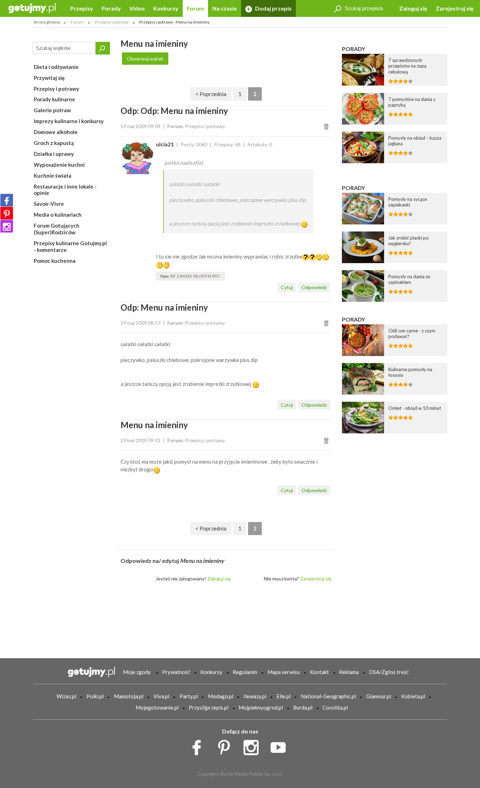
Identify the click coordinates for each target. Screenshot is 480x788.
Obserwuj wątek (145, 59)
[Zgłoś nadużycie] (327, 126)
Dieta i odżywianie (56, 67)
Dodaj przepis (273, 8)
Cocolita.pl (335, 707)
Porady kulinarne (54, 99)
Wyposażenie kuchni (59, 164)
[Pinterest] (6, 213)
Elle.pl (284, 696)
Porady (111, 8)
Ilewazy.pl (255, 696)
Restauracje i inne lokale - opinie (65, 189)
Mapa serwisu (283, 672)
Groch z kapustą (54, 143)
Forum (195, 8)
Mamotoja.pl (128, 696)
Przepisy (81, 8)
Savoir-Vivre (49, 204)
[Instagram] (6, 226)
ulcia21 (165, 144)
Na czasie (224, 8)
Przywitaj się (49, 78)
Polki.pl (95, 696)
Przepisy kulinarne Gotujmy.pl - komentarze (70, 246)
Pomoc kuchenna (55, 261)
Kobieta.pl (413, 696)
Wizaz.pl (66, 696)
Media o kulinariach (58, 214)
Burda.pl (302, 707)
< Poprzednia (210, 94)
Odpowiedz (314, 287)
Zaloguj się (413, 8)
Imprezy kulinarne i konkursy (69, 121)
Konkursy (166, 8)
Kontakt (319, 672)
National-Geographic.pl (328, 696)
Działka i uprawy (54, 154)
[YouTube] (281, 746)
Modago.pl (220, 696)
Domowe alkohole (56, 132)
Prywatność (176, 672)
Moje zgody (137, 672)
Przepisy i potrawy (56, 88)
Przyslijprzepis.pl (208, 707)
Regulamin (245, 672)
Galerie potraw (52, 110)
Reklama (349, 672)
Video (137, 8)
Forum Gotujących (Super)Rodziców (56, 228)
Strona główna (46, 22)
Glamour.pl (378, 696)
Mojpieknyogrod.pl (261, 707)
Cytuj (287, 287)
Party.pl (189, 696)
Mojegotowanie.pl (157, 707)
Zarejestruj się (455, 8)
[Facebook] (6, 200)
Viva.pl (161, 696)
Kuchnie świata (52, 175)
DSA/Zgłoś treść (389, 672)
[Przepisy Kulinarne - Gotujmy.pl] (32, 7)
